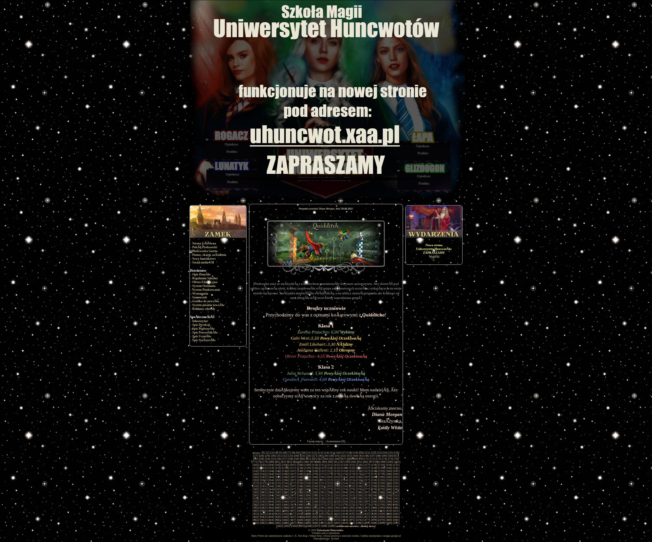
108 (300, 464)
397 (366, 507)
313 (337, 495)
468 (300, 519)
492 (330, 522)
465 (278, 519)
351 (322, 501)
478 (374, 519)
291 (322, 492)
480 (389, 519)
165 (278, 474)
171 (322, 474)
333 (337, 498)
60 (302, 458)
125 (278, 467)
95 (359, 461)
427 (293, 513)
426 (285, 513)
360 (389, 501)
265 (278, 489)
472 (330, 519)
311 (322, 495)
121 (396, 464)
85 (301, 461)
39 (326, 455)
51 (396, 455)
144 (270, 470)
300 (389, 492)
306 (285, 495)
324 (270, 498)
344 (270, 501)
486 (285, 522)
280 (389, 489)
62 (314, 458)
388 (300, 507)
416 (359, 510)
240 (389, 483)
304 (270, 495)
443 (263, 516)
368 (300, 504)
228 (300, 483)
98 (377, 461)
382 (256, 507)
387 (293, 507)
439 (381, 513)
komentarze (334, 441)
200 (389, 477)
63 (320, 458)
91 (336, 461)
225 (278, 483)
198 (374, 477)
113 (337, 464)
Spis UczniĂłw (201, 336)
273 (337, 489)
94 (353, 461)
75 (390, 458)
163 (263, 474)
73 (378, 458)
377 (366, 504)
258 (374, 486)
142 (256, 470)
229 (307, 483)
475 (352, 519)
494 (344, 522)
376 (359, 504)
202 (256, 480)
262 (256, 489)
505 (302, 525)
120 (389, 464)
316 (359, 495)
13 (320, 452)
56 (279, 458)
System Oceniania (203, 286)
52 (255, 458)
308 (300, 495)
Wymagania (200, 293)
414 (344, 510)
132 (330, 467)
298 (374, 492)
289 (307, 492)
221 (396, 480)
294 (344, 492)
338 (374, 498)
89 (324, 461)
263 (263, 489)
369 (307, 504)
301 (396, 492)
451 (322, 516)
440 (389, 513)
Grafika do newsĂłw (205, 301)
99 (383, 461)
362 (256, 504)
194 (344, 477)
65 (331, 458)
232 (330, 483)
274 (344, 489)
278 (374, 489)
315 (352, 495)
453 (337, 516)
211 (322, 480)
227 (293, 483)
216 (359, 480)
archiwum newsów (347, 525)
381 (396, 504)
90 (330, 461)
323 (263, 498)
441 (396, 513)
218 (374, 480)
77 (254, 461)
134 (344, 467)
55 (273, 458)
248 (300, 486)
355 (352, 501)
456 (359, 516)
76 (396, 458)
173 (337, 474)
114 (344, 464)
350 (315, 501)
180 (389, 474)
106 (285, 464)
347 (293, 501)
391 (322, 507)
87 (312, 461)
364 (270, 504)
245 (278, 486)
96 (365, 461)
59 (296, 458)
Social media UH (203, 262)
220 (389, 480)
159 (381, 470)
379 (381, 504)
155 (352, 470)
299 (381, 492)
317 (366, 495)
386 (285, 507)
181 (396, 474)
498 (374, 522)
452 (330, 516)
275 (352, 489)
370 (315, 504)
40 (331, 455)
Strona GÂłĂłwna (204, 243)
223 (263, 483)
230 (315, 483)
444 (270, 516)
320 (389, 495)
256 (359, 486)
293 (337, 492)
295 (352, 492)
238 (374, 483)
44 (355, 455)
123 (263, 467)
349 (307, 501)
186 (285, 477)
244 (270, 486)
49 (384, 455)
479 (381, 519)
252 (330, 486)
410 (315, 510)
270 (315, 489)
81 (277, 461)
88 (318, 461)
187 (293, 477)
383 (263, 507)
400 (389, 507)
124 (270, 467)
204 (270, 480)
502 (279, 525)
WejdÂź (434, 256)
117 (366, 464)
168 (300, 474)
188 (300, 477)
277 (366, 489)
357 (366, 501)
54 (267, 458)
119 (381, 464)
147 (293, 470)
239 (381, 483)
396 (359, 507)
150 (315, 470)
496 (359, 522)
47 (372, 455)
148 (300, 470)
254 (344, 486)
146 (285, 470)
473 (337, 519)
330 (315, 498)
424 (270, 513)
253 (337, 486)
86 (306, 461)
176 (359, 474)
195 (352, 477)
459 (381, 516)
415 (352, 510)
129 (307, 467)
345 (278, 501)
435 (352, 513)
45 (361, 455)
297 (366, 492)
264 (270, 489)
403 (263, 510)
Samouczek (199, 297)
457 (366, 516)
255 (352, 486)
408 (300, 510)
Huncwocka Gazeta (205, 251)
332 (330, 498)
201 (396, 477)
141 (396, 467)
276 (359, 489)
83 (289, 461)
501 (396, 522)
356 (359, 501)
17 (344, 452)
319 (381, 495)
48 (378, 455)
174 (344, 474)
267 (293, 489)
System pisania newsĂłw (208, 305)
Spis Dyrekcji (201, 325)
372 (330, 504)
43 (349, 455)
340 (389, 498)
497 (366, 522)
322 (256, 498)
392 (330, 507)
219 (381, 480)
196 (359, 477)
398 (374, 507)
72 (372, 458)
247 (293, 486)
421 (396, 510)
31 (279, 455)
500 (389, 522)
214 (344, 480)
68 (349, 458)
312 (330, 495)
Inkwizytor (200, 321)
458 (374, 516)
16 (338, 452)
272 (330, 489)
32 (285, 455)
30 (273, 455)
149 (307, 470)
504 (294, 525)
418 (374, 510)
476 (359, 519)
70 (361, 458)
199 (381, 477)
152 (330, 470)
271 (322, 489)
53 (261, 458)
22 (373, 452)
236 (359, 483)
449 (307, 516)
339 (381, 498)
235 (352, 483)
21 (367, 452)
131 (322, 467)
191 (322, 477)
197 (366, 477)
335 (352, 498)
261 (396, 486)
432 (330, 513)
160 (389, 470)
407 (293, 510)
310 (315, 495)
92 (342, 461)
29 (267, 455)
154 (344, 470)
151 (322, 470)
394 (344, 507)
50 (390, 455)
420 (389, 510)
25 (390, 452)
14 (326, 452)
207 (293, 480)
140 (389, 467)
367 (293, 504)
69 (355, 458)
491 (322, 522)
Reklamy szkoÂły (203, 309)
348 (300, 501)
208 (300, 480)
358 (374, 501)
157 (366, 470)
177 (366, 474)
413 (337, 510)
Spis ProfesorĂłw (203, 328)
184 (270, 477)
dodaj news (368, 525)
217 (366, 480)
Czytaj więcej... (316, 441)
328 (300, 498)
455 (352, 516)
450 (315, 516)
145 (278, 470)
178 (374, 474)
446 (285, 516)
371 (322, 504)
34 (296, 455)
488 (300, 522)
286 (285, 492)
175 (352, 474)
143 (263, 470)
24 (385, 452)
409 (307, 510)
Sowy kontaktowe (204, 258)
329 (307, 498)
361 (396, 501)
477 (366, 519)
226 (285, 483)
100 (389, 461)
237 (366, 483)
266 (285, 489)
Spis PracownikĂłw (205, 332)
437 (366, 513)
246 (285, 486)
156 (359, 470)
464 (270, 519)
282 (256, 492)
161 (396, 470)
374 (344, 504)
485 (278, 522)
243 (263, 486)
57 (285, 458)
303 (263, 495)
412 (330, 510)
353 (337, 501)
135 (352, 467)
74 (384, 458)
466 (285, 519)
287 (293, 492)
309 (307, 495)
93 (347, 461)
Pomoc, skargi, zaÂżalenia (209, 255)
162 (256, 474)
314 (344, 495)
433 (337, 513)
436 (359, 513)
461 (396, 516)
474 (344, 519)
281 (396, 489)
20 (361, 452)
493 (337, 522)
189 (307, 477)
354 (344, 501)
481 (396, 519)
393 (337, 507)
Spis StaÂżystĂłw (204, 340)
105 (278, 464)
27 (255, 455)
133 (337, 467)
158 (374, 470)
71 (367, 458)
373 (337, 504)
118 (374, 464)
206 (285, 480)
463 (263, 519)
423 (263, 513)
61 (308, 458)
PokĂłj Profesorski (204, 247)
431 (322, 513)
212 (330, 480)
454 (344, 516)
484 (270, 522)
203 (263, 480)
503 (287, 525)
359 (381, 501)
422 (256, 513)
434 (344, 513)
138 (374, 467)
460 (389, 516)
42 (343, 455)
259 (381, 486)
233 (337, 483)
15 (332, 452)
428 (300, 513)
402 (256, 510)
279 (381, 489)
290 (315, 492)
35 (302, 455)
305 (278, 495)
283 (263, 492)
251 (322, 486)
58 (290, 458)
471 (322, 519)
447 (293, 516)
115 (352, 464)
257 (366, 486)
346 (285, 501)
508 (324, 525)
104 (270, 464)
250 (315, 486)
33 (290, 455)
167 (293, 474)
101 (397, 461)
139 (381, 467)
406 (285, 510)
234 (344, 483)
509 (331, 525)
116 (359, 464)
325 (278, 498)
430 (315, 513)
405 (278, 510)
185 (278, 477)
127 (293, 467)
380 (389, 504)
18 (349, 452)
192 (330, 477)
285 (278, 492)
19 (355, 452)
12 (314, 452)
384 (270, 507)
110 (315, 464)
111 (322, 464)
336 (359, 498)
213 (337, 480)
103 (263, 464)
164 (270, 474)
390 (315, 507)
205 (278, 480)
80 (271, 461)
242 (256, 486)
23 (379, 452)
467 (293, 519)
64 (326, 458)
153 (337, 470)
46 (367, 455)
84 (295, 461)
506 (309, 525)
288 (300, 492)
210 (315, 480)
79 (265, 461)
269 (307, 489)
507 (316, 525)
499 (381, 522)
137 (366, 467)
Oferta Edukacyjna (205, 282)
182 (256, 477)
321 (396, 495)
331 (322, 498)
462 (256, 519)
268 (300, 489)
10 (303, 452)
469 (307, 519)
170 (315, 474)
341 (396, 498)
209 (307, 480)
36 (308, 455)
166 (285, 474)
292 (330, 492)
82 (283, 461)
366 (285, 504)
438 (374, 513)
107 (293, 464)
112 (330, 464)
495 (352, 522)
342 (256, 501)
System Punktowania (206, 289)
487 (293, 522)
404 (270, 510)
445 (278, 516)
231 (322, 483)
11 (308, 452)
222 (256, 483)
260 (389, 486)
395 (352, 507)
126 (285, 467)
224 (270, 483)
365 (278, 504)
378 (374, 504)
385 (278, 507)
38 (320, 455)
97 (371, 461)
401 (396, 507)
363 (263, 504)
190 (315, 477)
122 (256, 467)
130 (315, 467)
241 (396, 483)
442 (256, 516)
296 (359, 492)
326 (285, 498)
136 (359, 467)
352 (330, 501)
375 (352, 504)
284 (270, 492)
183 (263, 477)
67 (343, 458)
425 (278, 513)
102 (256, 464)
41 (337, 455)
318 (374, 495)
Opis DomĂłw (201, 274)
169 (307, 474)
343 (263, 501)
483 (263, 522)
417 (366, 510)
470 (315, 519)
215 (352, 480)
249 (307, 486)
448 (300, 516)
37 (314, 455)
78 (260, 461)
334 (344, 498)
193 (337, 477)
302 (256, 495)
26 (396, 452)
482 (256, 522)
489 (307, 522)
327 (293, 498)
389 (307, 507)
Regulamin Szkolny (205, 278)
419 (381, 510)
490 (315, 522)
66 (337, 458)
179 (381, 474)
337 (366, 498)
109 (307, 464)
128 (300, 467)
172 (330, 474)
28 (261, 455)
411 (322, 510)
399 (381, 507)
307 (293, 495)
